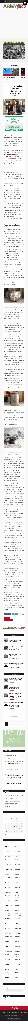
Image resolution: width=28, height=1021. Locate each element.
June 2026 (7, 846)
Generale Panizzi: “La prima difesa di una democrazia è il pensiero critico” (15, 640)
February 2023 (18, 887)
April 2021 (17, 910)
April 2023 (17, 885)
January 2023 (7, 890)
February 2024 (18, 877)
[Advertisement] (14, 24)
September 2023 (18, 879)
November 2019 (8, 933)
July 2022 (17, 895)
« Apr (6, 834)
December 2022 (18, 890)
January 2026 (17, 851)
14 (14, 826)
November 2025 (18, 854)
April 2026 (7, 849)
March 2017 (7, 974)
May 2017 (7, 972)
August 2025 (7, 859)
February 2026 (8, 851)
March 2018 (7, 959)
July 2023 (7, 882)
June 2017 (17, 969)
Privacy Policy (10, 1018)
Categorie (7, 988)
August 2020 (17, 920)
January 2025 (17, 864)
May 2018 (7, 956)
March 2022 (7, 900)
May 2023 (7, 885)
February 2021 (18, 913)
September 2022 (18, 892)
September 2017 (8, 967)
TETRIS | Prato (20, 1015)
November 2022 (8, 892)
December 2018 (18, 946)
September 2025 (18, 856)
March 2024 (7, 877)
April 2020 (17, 926)
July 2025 (17, 859)
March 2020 (7, 928)
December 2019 (18, 931)
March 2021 (7, 913)
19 (8, 829)
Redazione (9, 79)
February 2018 (18, 959)
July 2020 (7, 923)
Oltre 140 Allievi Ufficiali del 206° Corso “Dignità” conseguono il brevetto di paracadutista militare (14, 769)
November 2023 (8, 879)
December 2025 (8, 854)
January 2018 (7, 962)
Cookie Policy (17, 1018)
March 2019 (7, 944)
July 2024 (7, 872)
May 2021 (7, 910)
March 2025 (17, 861)
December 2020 (18, 915)
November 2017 (8, 964)
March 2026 (17, 849)
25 (6, 831)
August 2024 (17, 869)
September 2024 (8, 869)
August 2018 (17, 951)
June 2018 (17, 954)
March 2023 (7, 887)
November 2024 (8, 867)
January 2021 (7, 915)
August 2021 (17, 905)
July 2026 (17, 843)
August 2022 (7, 895)
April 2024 (17, 874)
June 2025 (7, 861)
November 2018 (8, 949)
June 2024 (17, 872)
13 (11, 826)
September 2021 (8, 905)
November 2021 (8, 903)
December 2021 (18, 900)
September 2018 (8, 951)
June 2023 (17, 882)
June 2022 (7, 897)
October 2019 (17, 933)
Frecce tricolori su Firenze (9, 77)
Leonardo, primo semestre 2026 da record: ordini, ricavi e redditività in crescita (16, 648)
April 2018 (17, 956)
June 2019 (17, 938)
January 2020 (7, 931)
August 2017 (17, 967)
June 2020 (17, 923)
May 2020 (7, 926)
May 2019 (7, 941)
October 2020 (17, 918)
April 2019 (17, 941)
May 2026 (17, 846)
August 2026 (7, 843)
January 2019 (7, 946)
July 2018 (7, 954)
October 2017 (17, 964)
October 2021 (17, 903)
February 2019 (18, 944)
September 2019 (8, 936)
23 (19, 829)
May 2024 (7, 874)
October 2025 (7, 856)
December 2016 (18, 977)
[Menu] (25, 3)
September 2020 (8, 920)
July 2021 (7, 908)
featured (12, 618)
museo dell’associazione (9, 154)
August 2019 (17, 936)
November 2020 (8, 918)
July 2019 (7, 938)
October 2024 (17, 867)
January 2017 (7, 977)
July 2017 (7, 969)
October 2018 (17, 949)
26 (8, 831)
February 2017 (17, 974)
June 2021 (17, 908)
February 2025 (8, 864)
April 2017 (17, 972)
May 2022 (17, 897)
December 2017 (18, 962)
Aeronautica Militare (8, 75)
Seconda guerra (16, 620)
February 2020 (18, 928)
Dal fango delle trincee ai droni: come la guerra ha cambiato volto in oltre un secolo (14, 783)
